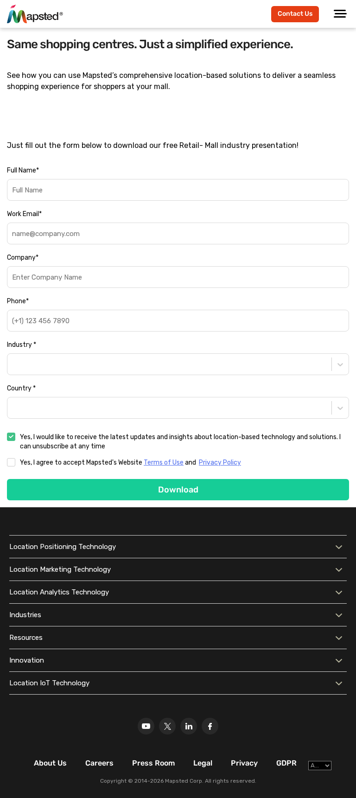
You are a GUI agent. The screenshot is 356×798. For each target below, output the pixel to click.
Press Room (153, 763)
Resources (26, 637)
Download (178, 490)
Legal (202, 763)
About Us (50, 763)
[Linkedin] (188, 726)
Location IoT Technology (49, 683)
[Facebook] (210, 726)
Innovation (26, 660)
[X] (167, 726)
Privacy (244, 763)
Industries (25, 615)
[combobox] (13, 364)
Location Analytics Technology (59, 592)
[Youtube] (146, 726)
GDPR (286, 763)
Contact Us (295, 14)
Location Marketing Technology (60, 569)
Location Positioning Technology (62, 547)
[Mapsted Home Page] (35, 14)
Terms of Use (164, 462)
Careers (99, 763)
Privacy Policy (220, 462)
